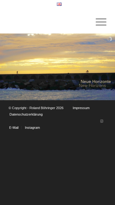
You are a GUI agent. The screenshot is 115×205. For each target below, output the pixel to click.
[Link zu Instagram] (101, 121)
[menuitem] (59, 4)
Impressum (81, 108)
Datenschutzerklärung (26, 114)
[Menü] (98, 21)
